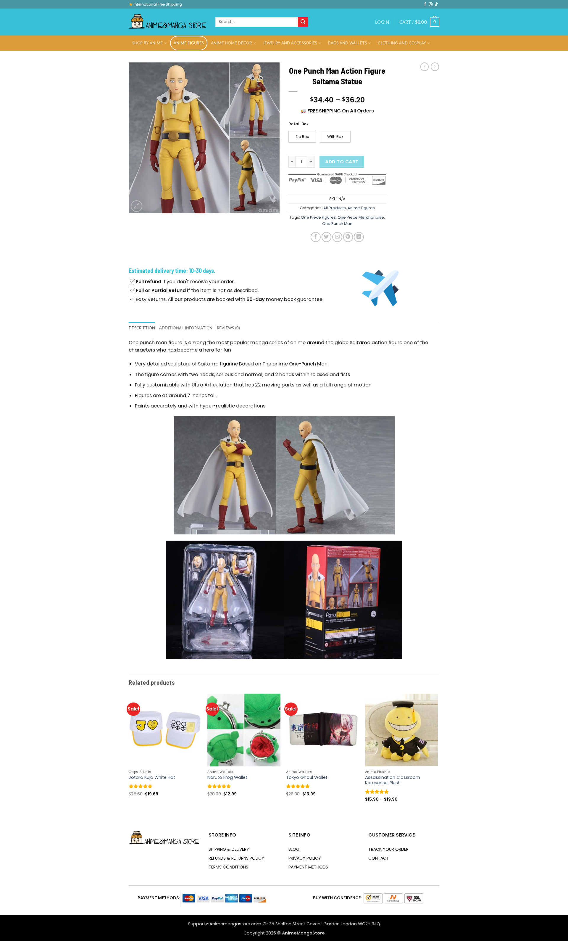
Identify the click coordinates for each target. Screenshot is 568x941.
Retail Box (298, 124)
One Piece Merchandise (361, 217)
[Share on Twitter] (326, 237)
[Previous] (129, 753)
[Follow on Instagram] (431, 4)
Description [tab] (142, 328)
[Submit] (303, 22)
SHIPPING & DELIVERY (229, 849)
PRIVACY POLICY (304, 858)
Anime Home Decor (231, 43)
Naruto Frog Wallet (227, 777)
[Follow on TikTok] (436, 4)
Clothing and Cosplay (402, 43)
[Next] (437, 753)
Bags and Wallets (347, 43)
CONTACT (378, 858)
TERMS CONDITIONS (228, 867)
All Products (334, 208)
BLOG (293, 849)
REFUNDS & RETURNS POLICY (236, 858)
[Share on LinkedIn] (359, 237)
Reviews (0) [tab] (228, 328)
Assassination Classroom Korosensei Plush (392, 780)
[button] (382, 22)
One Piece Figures (318, 217)
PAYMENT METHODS (308, 867)
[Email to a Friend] (337, 237)
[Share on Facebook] (315, 237)
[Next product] (424, 66)
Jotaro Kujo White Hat (152, 777)
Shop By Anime (147, 43)
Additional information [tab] (186, 328)
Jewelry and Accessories (290, 43)
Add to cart (341, 162)
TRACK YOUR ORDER (388, 849)
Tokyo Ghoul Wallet (306, 777)
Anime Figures (189, 43)
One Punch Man (337, 223)
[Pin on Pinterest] (348, 237)
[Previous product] (435, 66)
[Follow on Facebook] (425, 4)
